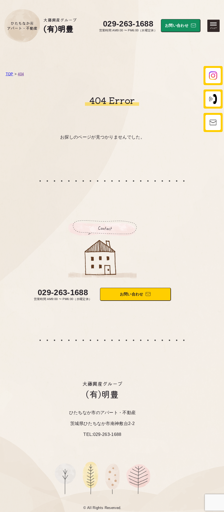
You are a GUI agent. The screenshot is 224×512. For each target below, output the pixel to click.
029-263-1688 (128, 23)
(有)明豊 (58, 28)
